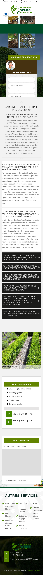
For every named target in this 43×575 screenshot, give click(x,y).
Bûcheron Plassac (8, 514)
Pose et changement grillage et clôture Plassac (37, 513)
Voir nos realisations (24, 57)
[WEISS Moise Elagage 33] (21, 9)
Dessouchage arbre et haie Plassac (9, 506)
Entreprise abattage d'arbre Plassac (9, 524)
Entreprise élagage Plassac (23, 518)
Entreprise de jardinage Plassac (23, 508)
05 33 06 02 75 (11, 1)
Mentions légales (34, 570)
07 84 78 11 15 (30, 1)
